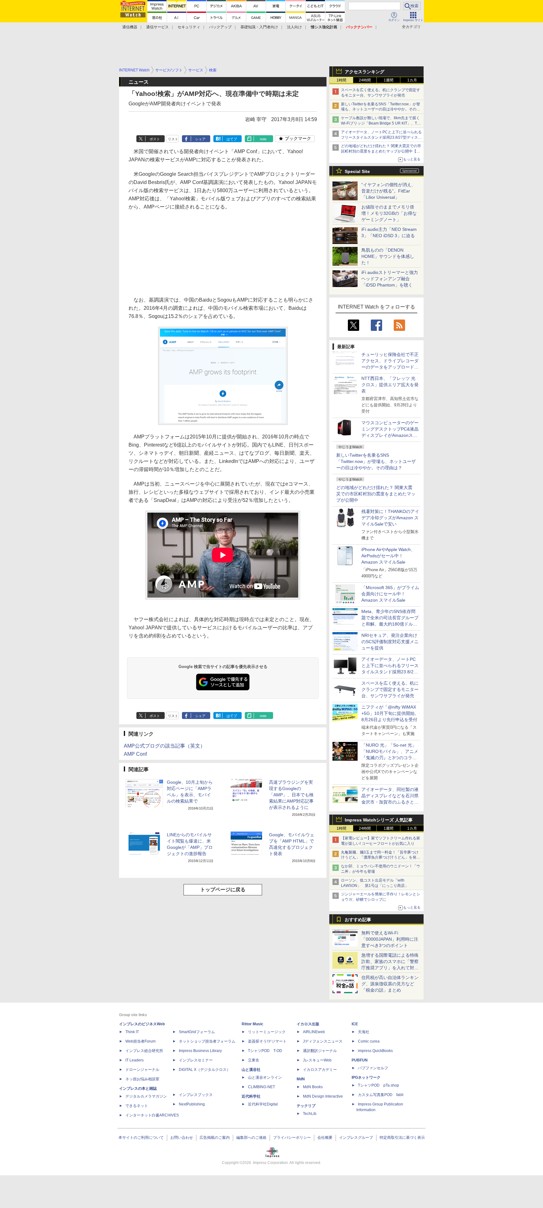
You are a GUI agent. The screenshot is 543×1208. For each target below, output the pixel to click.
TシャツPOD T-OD (265, 1051)
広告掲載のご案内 (215, 1137)
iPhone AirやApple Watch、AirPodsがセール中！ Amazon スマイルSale (388, 556)
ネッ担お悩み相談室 (142, 1079)
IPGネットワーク (366, 1077)
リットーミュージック (267, 1032)
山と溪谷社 (251, 1069)
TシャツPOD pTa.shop (378, 1085)
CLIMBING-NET (261, 1087)
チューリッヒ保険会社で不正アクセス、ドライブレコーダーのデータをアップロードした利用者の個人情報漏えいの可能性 (390, 367)
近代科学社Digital (263, 1104)
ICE (355, 1024)
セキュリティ (189, 27)
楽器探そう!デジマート (267, 1041)
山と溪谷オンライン (265, 1077)
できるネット (136, 1106)
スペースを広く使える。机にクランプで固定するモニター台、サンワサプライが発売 (390, 689)
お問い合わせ (181, 1137)
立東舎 (253, 1060)
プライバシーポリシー (292, 1137)
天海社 (363, 1032)
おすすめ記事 (358, 919)
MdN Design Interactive (323, 1096)
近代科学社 (251, 1096)
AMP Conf (135, 754)
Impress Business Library (200, 1051)
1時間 (341, 80)
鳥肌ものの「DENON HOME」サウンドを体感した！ (387, 256)
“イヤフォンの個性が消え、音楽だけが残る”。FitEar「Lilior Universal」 (388, 191)
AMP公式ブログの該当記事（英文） (164, 746)
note (263, 139)
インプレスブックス (196, 1095)
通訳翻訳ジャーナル (320, 1051)
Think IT (132, 1032)
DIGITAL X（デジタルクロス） (204, 1069)
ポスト (155, 139)
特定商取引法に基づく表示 (402, 1137)
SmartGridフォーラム (197, 1032)
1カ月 (412, 80)
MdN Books (313, 1087)
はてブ (232, 139)
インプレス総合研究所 (144, 1051)
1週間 (388, 80)
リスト (173, 139)
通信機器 (129, 27)
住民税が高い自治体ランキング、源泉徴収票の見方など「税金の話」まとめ (390, 984)
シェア (200, 139)
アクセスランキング (364, 71)
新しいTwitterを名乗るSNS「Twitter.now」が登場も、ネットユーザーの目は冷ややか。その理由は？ (376, 461)
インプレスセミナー (196, 1060)
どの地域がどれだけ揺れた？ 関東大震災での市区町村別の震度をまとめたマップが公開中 (375, 494)
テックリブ (306, 1106)
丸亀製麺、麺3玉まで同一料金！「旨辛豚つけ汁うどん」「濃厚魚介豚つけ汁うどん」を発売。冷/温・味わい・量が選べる (380, 857)
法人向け (294, 27)
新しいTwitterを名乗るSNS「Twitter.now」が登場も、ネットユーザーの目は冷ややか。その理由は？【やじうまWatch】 (380, 109)
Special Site (357, 171)
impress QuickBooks (375, 1051)
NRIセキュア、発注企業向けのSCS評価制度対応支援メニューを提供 (390, 641)
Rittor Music (252, 1024)
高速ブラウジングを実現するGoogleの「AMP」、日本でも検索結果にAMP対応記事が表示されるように (291, 795)
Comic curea (369, 1041)
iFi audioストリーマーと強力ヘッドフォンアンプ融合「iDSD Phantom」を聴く (389, 278)
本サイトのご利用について (141, 1137)
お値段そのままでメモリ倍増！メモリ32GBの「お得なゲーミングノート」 (389, 213)
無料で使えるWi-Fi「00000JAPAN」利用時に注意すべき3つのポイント (389, 939)
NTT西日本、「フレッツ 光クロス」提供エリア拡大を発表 (390, 384)
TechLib (309, 1113)
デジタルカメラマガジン (146, 1096)
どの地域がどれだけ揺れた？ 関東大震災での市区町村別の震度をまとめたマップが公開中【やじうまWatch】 (381, 151)
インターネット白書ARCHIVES (152, 1115)
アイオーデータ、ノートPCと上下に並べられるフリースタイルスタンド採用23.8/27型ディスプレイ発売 (381, 137)
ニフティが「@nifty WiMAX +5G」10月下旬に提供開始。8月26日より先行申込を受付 (390, 713)
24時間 (365, 80)
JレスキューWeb (317, 1060)
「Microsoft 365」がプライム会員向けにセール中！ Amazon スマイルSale (390, 594)
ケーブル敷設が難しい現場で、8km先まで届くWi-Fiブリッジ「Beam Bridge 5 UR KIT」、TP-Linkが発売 (381, 123)
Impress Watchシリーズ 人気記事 (379, 819)
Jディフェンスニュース (323, 1041)
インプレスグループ (356, 1137)
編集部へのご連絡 (251, 1137)
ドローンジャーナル (142, 1069)
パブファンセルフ (373, 1068)
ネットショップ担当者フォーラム (207, 1041)
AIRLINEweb (314, 1032)
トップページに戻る (222, 889)
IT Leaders (134, 1060)
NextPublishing (192, 1104)
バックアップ (220, 27)
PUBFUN (360, 1060)
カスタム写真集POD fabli (380, 1095)
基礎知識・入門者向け (259, 27)
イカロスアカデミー (320, 1069)
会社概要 (324, 1137)
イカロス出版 (308, 1024)
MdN (301, 1079)
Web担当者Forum (140, 1041)
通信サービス (157, 27)
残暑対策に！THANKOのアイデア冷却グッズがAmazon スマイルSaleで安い (390, 517)
